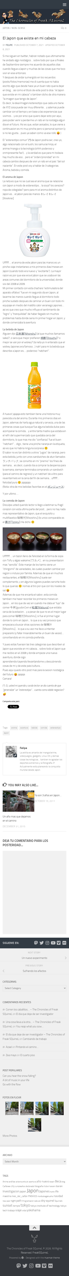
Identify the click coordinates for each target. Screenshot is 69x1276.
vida (24, 1210)
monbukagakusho (45, 1196)
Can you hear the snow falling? (19, 1075)
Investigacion (11, 1191)
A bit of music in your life (16, 1080)
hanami (52, 1186)
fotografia (39, 1186)
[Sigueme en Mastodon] (36, 943)
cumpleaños (20, 1186)
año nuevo (43, 1181)
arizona (19, 1182)
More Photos (10, 1135)
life (57, 1191)
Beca (58, 1181)
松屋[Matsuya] (40, 607)
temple (16, 1205)
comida (44, 727)
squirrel (50, 1200)
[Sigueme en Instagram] (47, 943)
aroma (14, 727)
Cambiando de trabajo (35, 1039)
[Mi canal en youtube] (53, 943)
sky (43, 1200)
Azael (9, 1047)
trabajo (11, 1210)
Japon (6, 28)
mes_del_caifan (19, 1196)
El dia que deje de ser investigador (34, 1014)
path (19, 1200)
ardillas (12, 1181)
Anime (5, 1181)
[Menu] (64, 4)
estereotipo (55, 727)
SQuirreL (43, 1252)
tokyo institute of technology (45, 1205)
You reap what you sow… (30, 1026)
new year (6, 1201)
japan (23, 1191)
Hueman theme (52, 1257)
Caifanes (6, 1186)
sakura (37, 1201)
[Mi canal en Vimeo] (58, 943)
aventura (24, 727)
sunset (7, 1205)
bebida (34, 727)
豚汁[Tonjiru (12, 522)
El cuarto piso (27, 1055)
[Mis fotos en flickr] (64, 943)
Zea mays (11, 1055)
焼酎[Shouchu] (49, 338)
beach (52, 1182)
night (13, 1200)
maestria (7, 1196)
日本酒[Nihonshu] (26, 333)
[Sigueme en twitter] (41, 943)
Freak (36, 1252)
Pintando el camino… (27, 1047)
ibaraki (59, 1186)
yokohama (33, 1210)
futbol (46, 1186)
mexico (32, 1196)
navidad (58, 1196)
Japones (44, 1191)
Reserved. (26, 1252)
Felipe (9, 45)
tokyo (25, 1205)
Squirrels (58, 1201)
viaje (18, 1210)
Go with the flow (12, 1084)
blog (63, 1182)
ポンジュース (56, 486)
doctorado (29, 1186)
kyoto (52, 1192)
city (13, 1186)
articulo (25, 1182)
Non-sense (18, 28)
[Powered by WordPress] (22, 1258)
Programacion (28, 1201)
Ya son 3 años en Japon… (48, 795)
